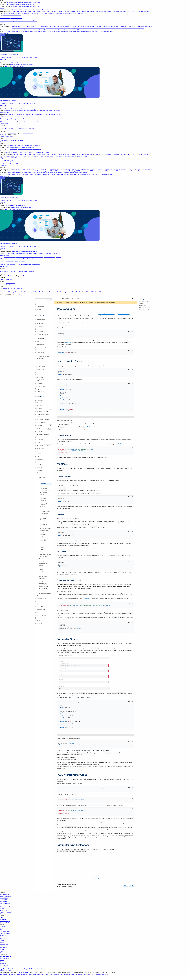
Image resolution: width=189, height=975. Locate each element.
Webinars (2, 938)
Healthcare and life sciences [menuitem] (31, 30)
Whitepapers (3, 947)
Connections (43, 498)
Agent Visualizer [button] (41, 405)
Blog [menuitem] (51, 110)
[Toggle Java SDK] (36, 472)
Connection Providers (123, 314)
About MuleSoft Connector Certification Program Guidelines (44, 585)
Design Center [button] (40, 448)
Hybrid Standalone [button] (41, 391)
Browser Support (41, 344)
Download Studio (5, 903)
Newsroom (3, 963)
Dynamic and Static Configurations (45, 491)
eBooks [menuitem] (29, 110)
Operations (43, 500)
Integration (3, 908)
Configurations (43, 488)
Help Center (3, 926)
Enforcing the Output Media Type (45, 539)
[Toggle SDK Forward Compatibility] (37, 477)
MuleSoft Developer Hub (43, 347)
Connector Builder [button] (41, 437)
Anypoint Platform (5, 894)
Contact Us (3, 135)
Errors (41, 549)
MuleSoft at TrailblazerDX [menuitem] (36, 114)
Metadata (41, 558)
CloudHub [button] (39, 372)
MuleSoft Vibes (41, 331)
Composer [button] (39, 431)
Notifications (43, 506)
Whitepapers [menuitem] (34, 110)
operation (68, 342)
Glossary (39, 349)
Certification (3, 919)
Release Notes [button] (40, 306)
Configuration (122, 444)
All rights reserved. (24, 972)
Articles (2, 951)
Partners (2, 962)
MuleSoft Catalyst (5, 921)
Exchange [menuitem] (16, 4)
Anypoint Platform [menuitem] (5, 140)
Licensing (41, 591)
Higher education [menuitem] (44, 30)
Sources (42, 509)
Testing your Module (44, 581)
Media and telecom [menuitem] (68, 30)
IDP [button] (38, 456)
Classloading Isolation (44, 563)
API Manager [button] (40, 425)
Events (2, 960)
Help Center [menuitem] (8, 66)
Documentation (29, 128)
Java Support (40, 341)
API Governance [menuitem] (22, 6)
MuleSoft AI (40, 323)
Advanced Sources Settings (44, 531)
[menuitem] (94, 12)
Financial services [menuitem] (11, 30)
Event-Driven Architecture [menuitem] (37, 31)
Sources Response (44, 522)
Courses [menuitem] (7, 63)
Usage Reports (40, 338)
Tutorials (22, 128)
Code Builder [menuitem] (10, 4)
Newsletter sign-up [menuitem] (32, 109)
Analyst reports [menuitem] (22, 110)
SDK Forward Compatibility (42, 478)
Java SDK (39, 472)
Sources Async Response (43, 525)
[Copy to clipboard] (132, 331)
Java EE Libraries (44, 556)
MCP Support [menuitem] (30, 4)
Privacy (14, 969)
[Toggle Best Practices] (37, 578)
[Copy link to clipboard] (55, 361)
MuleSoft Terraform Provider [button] (44, 601)
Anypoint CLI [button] (40, 408)
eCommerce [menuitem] (26, 31)
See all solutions (4, 914)
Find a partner (12, 133)
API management (5, 907)
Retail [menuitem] (76, 30)
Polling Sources (44, 534)
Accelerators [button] (40, 400)
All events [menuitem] (58, 114)
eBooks (2, 946)
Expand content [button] (94, 417)
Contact (22, 969)
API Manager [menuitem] (37, 6)
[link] (46, 310)
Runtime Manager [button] (41, 615)
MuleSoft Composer (5, 896)
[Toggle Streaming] (37, 561)
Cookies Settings (41, 968)
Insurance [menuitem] (52, 30)
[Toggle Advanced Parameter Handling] (37, 568)
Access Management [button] (42, 403)
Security (41, 565)
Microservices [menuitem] (68, 31)
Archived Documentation (41, 310)
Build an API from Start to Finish (43, 335)
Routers (42, 545)
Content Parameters (45, 486)
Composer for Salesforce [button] (43, 434)
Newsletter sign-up (5, 965)
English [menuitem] (4, 136)
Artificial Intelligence (5, 912)
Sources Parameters (45, 511)
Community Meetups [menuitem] (49, 114)
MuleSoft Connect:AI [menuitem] (10, 114)
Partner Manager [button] (41, 609)
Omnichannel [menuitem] (86, 31)
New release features (5, 956)
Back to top (94, 878)
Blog (1, 953)
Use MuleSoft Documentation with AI (43, 353)
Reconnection (43, 552)
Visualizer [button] (39, 623)
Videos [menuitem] (16, 110)
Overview (39, 470)
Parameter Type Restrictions (144, 309)
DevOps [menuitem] (20, 31)
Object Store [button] (40, 606)
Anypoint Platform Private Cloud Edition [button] (41, 379)
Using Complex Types (143, 301)
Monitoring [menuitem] (30, 6)
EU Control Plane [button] (41, 386)
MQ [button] (38, 462)
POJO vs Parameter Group (144, 307)
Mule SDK (64, 298)
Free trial (2, 142)
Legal (1, 969)
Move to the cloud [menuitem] (77, 31)
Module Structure (43, 481)
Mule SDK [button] (39, 467)
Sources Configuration (45, 516)
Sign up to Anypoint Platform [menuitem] (14, 9)
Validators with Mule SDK (45, 593)
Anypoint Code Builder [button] (42, 411)
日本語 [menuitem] (11, 136)
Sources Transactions (45, 528)
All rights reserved (24, 295)
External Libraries (43, 576)
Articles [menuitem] (48, 110)
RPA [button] (38, 612)
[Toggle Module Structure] (37, 481)
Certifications (13, 63)
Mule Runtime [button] (40, 464)
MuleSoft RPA (4, 898)
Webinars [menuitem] (7, 110)
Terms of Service (7, 969)
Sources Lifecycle (44, 513)
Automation (3, 910)
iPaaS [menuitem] (45, 31)
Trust (18, 969)
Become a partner (28, 133)
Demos (2, 940)
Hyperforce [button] (40, 389)
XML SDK (39, 595)
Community (12, 128)
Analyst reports (4, 944)
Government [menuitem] (19, 30)
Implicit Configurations (43, 495)
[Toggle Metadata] (37, 559)
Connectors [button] (40, 439)
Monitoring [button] (40, 459)
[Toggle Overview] (36, 470)
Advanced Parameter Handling (44, 568)
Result (41, 536)
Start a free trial (4, 901)
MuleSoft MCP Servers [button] (42, 598)
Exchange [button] (39, 451)
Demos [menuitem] (12, 110)
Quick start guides (5, 933)
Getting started (4, 128)
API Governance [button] (41, 422)
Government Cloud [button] (42, 383)
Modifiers (141, 303)
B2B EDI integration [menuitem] (12, 31)
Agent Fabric (40, 326)
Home (38, 303)
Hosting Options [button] (41, 366)
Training (18, 128)
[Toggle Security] (37, 565)
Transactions (42, 571)
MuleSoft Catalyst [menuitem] (15, 64)
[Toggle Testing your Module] (37, 581)
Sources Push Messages (43, 519)
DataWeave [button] (40, 445)
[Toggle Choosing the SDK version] (37, 475)
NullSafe (89, 426)
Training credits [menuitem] (21, 63)
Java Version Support (45, 554)
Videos (2, 942)
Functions (42, 542)
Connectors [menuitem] (23, 4)
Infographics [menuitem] (41, 110)
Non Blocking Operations (43, 503)
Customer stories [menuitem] (16, 109)
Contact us (3, 935)
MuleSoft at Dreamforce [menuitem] (22, 114)
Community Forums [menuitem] (17, 66)
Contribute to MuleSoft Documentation (43, 357)
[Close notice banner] (135, 302)
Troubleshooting (43, 588)
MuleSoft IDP (3, 899)
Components (111, 314)
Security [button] (39, 618)
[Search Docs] (133, 299)
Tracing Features (43, 574)
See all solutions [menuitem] (4, 33)
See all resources (4, 112)
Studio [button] (38, 620)
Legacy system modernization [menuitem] (56, 31)
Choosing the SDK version (45, 475)
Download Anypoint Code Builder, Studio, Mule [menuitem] (36, 9)
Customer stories (4, 958)
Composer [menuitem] (13, 140)
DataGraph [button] (39, 442)
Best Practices (42, 578)
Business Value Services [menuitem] (26, 64)
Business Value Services (6, 923)
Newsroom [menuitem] (24, 109)
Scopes (42, 547)
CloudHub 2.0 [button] (40, 369)
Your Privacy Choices (5, 970)
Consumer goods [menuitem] (82, 30)
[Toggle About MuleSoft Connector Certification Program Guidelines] (37, 583)
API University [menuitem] (56, 110)
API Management (41, 329)
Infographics (3, 949)
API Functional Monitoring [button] (43, 419)
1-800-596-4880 (10, 283)
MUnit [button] (38, 603)
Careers (2, 967)
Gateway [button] (39, 453)
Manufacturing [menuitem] (59, 30)
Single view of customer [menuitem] (106, 31)
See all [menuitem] (2, 8)
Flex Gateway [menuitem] (13, 6)
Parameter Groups (142, 305)
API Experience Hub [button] (42, 417)
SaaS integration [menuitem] (94, 31)
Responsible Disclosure (30, 969)
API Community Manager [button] (43, 414)
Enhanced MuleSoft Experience (42, 320)
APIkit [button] (38, 428)
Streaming (41, 561)
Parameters (43, 483)
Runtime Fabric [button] (41, 374)
